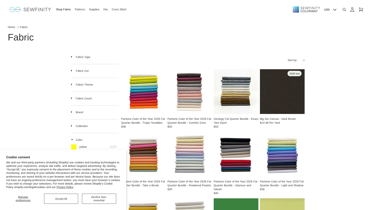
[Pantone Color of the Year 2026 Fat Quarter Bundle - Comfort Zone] (189, 91)
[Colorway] (306, 9)
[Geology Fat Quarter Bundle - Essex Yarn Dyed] (236, 91)
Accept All (61, 198)
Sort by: (292, 60)
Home (11, 27)
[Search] (344, 9)
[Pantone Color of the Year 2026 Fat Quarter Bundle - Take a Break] (143, 154)
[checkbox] (95, 147)
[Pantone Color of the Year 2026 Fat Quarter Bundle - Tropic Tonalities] (143, 91)
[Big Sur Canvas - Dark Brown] (282, 91)
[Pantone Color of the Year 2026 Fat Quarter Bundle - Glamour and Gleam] (236, 154)
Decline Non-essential (99, 198)
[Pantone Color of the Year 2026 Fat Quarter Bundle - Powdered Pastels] (189, 154)
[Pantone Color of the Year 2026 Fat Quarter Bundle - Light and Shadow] (282, 154)
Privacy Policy (65, 187)
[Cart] (361, 9)
